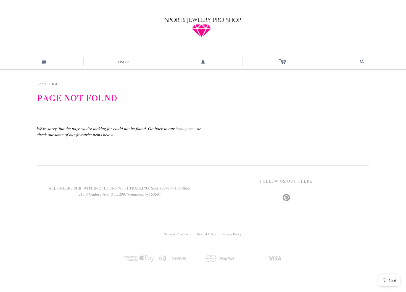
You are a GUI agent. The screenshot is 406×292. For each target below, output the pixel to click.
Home (41, 84)
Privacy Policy (231, 234)
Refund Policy (206, 234)
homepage (185, 128)
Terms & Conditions (177, 234)
